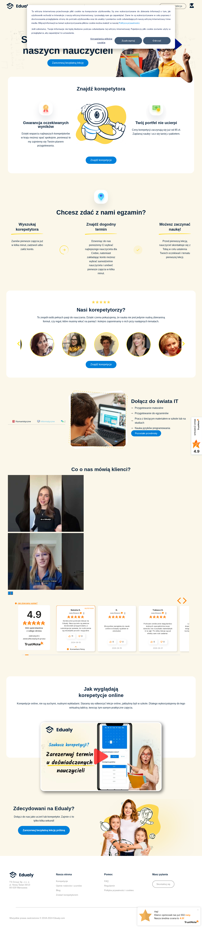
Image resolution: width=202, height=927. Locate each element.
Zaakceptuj (128, 40)
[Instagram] (170, 918)
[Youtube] (183, 918)
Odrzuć (157, 40)
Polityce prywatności (129, 23)
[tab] (21, 421)
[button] (67, 63)
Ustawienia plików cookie (101, 40)
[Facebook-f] (177, 918)
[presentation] (9, 593)
